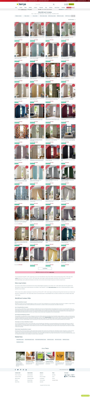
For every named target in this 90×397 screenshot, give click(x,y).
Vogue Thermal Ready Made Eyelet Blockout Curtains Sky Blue (35, 181)
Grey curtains (35, 15)
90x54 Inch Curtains (50, 339)
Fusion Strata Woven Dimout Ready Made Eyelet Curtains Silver (21, 78)
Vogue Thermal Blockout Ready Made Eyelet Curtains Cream (21, 99)
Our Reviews (42, 378)
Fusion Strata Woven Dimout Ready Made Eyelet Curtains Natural (21, 37)
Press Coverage (42, 376)
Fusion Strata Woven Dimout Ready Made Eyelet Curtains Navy (37, 78)
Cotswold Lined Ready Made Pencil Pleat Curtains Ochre (52, 262)
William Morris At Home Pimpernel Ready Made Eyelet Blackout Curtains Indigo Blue (68, 140)
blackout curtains (48, 317)
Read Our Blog (29, 381)
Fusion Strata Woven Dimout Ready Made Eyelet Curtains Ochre (37, 99)
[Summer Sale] (70, 7)
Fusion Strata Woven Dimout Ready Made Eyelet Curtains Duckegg (37, 58)
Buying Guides (29, 380)
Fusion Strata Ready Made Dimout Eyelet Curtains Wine (68, 119)
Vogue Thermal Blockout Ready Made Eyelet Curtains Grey (52, 58)
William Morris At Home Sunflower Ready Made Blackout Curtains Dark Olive (52, 140)
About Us (41, 374)
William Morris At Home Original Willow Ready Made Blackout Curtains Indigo (36, 119)
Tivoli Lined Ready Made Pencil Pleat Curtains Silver (67, 221)
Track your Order (18, 376)
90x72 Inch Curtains (58, 339)
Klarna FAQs (17, 381)
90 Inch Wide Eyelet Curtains (29, 339)
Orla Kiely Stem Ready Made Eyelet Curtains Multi (51, 78)
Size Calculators (30, 374)
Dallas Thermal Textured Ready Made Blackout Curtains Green (67, 37)
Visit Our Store (42, 380)
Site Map (53, 374)
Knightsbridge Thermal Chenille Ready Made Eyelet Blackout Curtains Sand (67, 99)
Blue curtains (27, 15)
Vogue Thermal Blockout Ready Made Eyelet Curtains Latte (21, 58)
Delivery (16, 380)
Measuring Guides (30, 378)
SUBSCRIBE (72, 369)
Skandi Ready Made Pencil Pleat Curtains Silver (36, 221)
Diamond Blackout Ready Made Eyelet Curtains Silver (67, 262)
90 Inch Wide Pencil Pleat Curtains (40, 339)
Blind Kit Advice (30, 376)
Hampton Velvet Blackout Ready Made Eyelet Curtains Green (67, 181)
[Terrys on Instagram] (23, 369)
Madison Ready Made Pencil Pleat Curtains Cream (53, 242)
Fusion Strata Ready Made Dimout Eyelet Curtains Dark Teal (21, 119)
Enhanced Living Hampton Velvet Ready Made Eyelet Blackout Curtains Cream (36, 242)
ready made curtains (52, 287)
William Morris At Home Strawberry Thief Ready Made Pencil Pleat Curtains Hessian (52, 119)
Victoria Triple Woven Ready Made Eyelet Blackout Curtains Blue (52, 221)
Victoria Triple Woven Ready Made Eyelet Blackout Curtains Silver (52, 201)
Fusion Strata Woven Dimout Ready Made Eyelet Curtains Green (52, 37)
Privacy (53, 378)
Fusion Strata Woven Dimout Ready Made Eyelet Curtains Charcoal (68, 58)
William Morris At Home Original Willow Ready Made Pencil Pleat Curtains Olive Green (21, 242)
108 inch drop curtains (52, 15)
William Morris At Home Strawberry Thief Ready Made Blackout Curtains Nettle (52, 99)
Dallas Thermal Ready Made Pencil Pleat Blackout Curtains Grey (67, 78)
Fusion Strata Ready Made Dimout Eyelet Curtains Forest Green (68, 242)
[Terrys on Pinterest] (21, 369)
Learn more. (51, 272)
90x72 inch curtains (68, 15)
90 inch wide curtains (43, 15)
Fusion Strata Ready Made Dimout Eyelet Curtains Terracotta (52, 160)
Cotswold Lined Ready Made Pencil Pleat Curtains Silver (67, 201)
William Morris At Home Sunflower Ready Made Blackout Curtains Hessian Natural (37, 160)
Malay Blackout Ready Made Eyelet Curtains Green (22, 201)
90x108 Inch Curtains (20, 342)
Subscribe (41, 381)
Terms (53, 376)
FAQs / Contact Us (18, 374)
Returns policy (17, 378)
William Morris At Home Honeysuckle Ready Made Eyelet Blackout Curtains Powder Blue (36, 140)
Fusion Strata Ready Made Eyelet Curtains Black (68, 160)
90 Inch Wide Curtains (20, 339)
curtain (16, 278)
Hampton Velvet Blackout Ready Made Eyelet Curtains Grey (52, 181)
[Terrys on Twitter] (18, 369)
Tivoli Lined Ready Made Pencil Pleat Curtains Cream (36, 201)
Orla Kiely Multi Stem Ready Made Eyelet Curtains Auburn (21, 140)
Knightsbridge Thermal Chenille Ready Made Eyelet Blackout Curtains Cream (21, 181)
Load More (45, 268)
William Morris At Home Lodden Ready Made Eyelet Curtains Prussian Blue (21, 221)
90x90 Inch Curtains (66, 339)
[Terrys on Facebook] (15, 369)
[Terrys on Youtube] (26, 369)
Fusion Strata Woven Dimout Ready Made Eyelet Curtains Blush (21, 160)
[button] (71, 20)
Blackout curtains (18, 15)
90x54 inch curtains (60, 15)
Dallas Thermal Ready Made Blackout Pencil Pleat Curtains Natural (37, 37)
